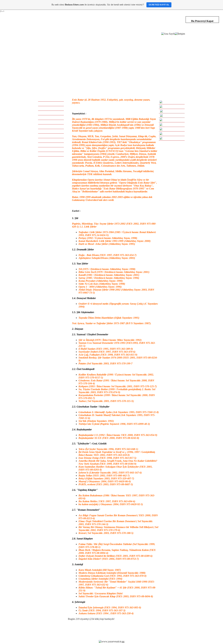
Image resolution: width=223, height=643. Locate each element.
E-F (51, 113)
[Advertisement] (111, 60)
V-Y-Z (51, 154)
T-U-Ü (51, 149)
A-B (51, 103)
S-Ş (51, 145)
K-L (51, 126)
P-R (51, 140)
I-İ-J (51, 122)
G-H (51, 117)
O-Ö (51, 135)
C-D (51, 108)
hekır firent (141, 630)
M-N (51, 131)
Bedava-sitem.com (110, 630)
